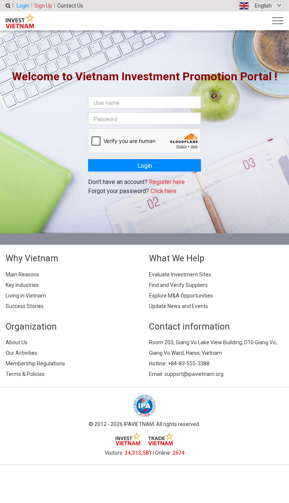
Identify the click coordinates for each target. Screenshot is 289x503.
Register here (167, 182)
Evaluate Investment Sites (180, 274)
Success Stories (25, 306)
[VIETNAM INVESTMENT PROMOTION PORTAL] (20, 20)
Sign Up (43, 6)
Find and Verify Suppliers (178, 285)
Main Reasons (22, 274)
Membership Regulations (35, 363)
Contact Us (70, 6)
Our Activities (21, 353)
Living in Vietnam (26, 296)
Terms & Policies (25, 374)
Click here (163, 191)
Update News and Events (178, 306)
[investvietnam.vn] (128, 438)
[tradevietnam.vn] (160, 438)
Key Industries (22, 285)
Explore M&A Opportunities (181, 296)
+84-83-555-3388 (189, 363)
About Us (16, 342)
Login (23, 6)
